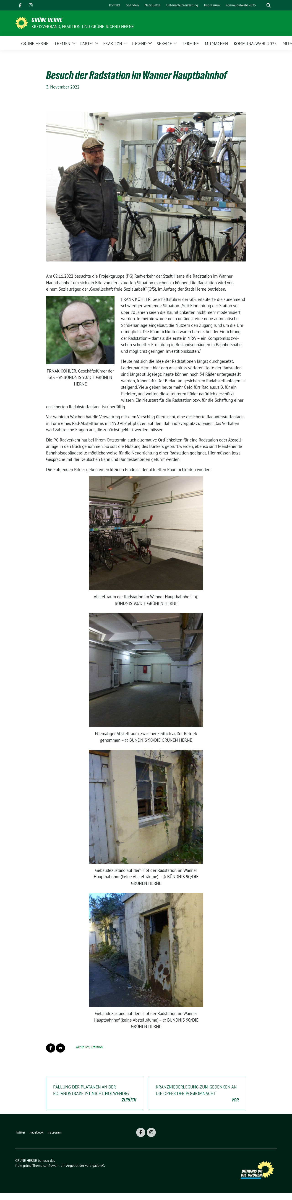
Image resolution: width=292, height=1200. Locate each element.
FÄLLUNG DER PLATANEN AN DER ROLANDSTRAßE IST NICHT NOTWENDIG (94, 1093)
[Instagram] (30, 5)
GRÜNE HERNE (47, 20)
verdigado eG (94, 1165)
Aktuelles (82, 1047)
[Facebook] (20, 5)
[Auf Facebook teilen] (50, 1048)
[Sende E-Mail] (60, 1048)
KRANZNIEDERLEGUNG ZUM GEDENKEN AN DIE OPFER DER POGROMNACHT (197, 1093)
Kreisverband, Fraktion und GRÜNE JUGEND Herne (82, 26)
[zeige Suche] (268, 5)
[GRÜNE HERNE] (21, 22)
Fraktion (97, 1047)
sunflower (50, 1165)
